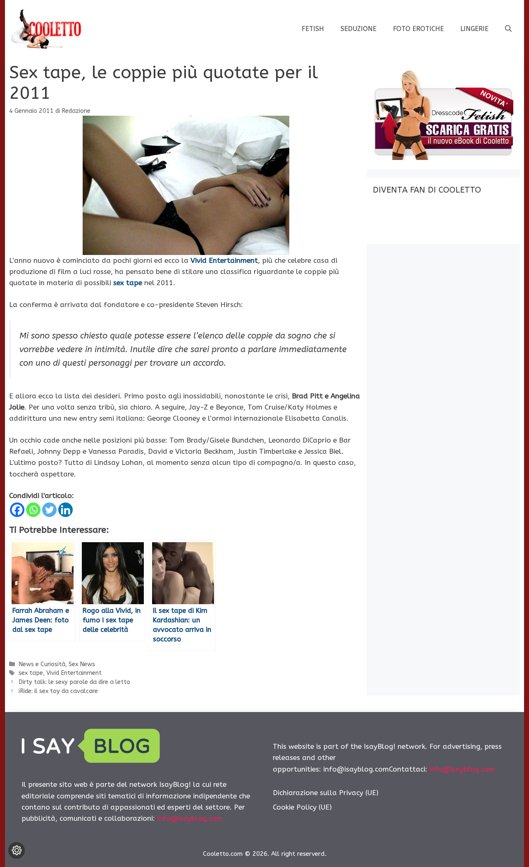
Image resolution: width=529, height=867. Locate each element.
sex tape (31, 672)
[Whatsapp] (33, 510)
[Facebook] (17, 510)
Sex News (82, 664)
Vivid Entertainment (74, 672)
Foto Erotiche (418, 29)
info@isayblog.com (190, 818)
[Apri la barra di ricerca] (508, 29)
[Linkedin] (65, 510)
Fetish (313, 29)
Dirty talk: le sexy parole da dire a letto (74, 682)
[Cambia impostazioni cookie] (16, 850)
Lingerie (474, 29)
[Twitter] (49, 510)
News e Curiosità (42, 664)
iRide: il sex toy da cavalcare (58, 691)
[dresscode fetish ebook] (443, 157)
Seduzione (358, 29)
